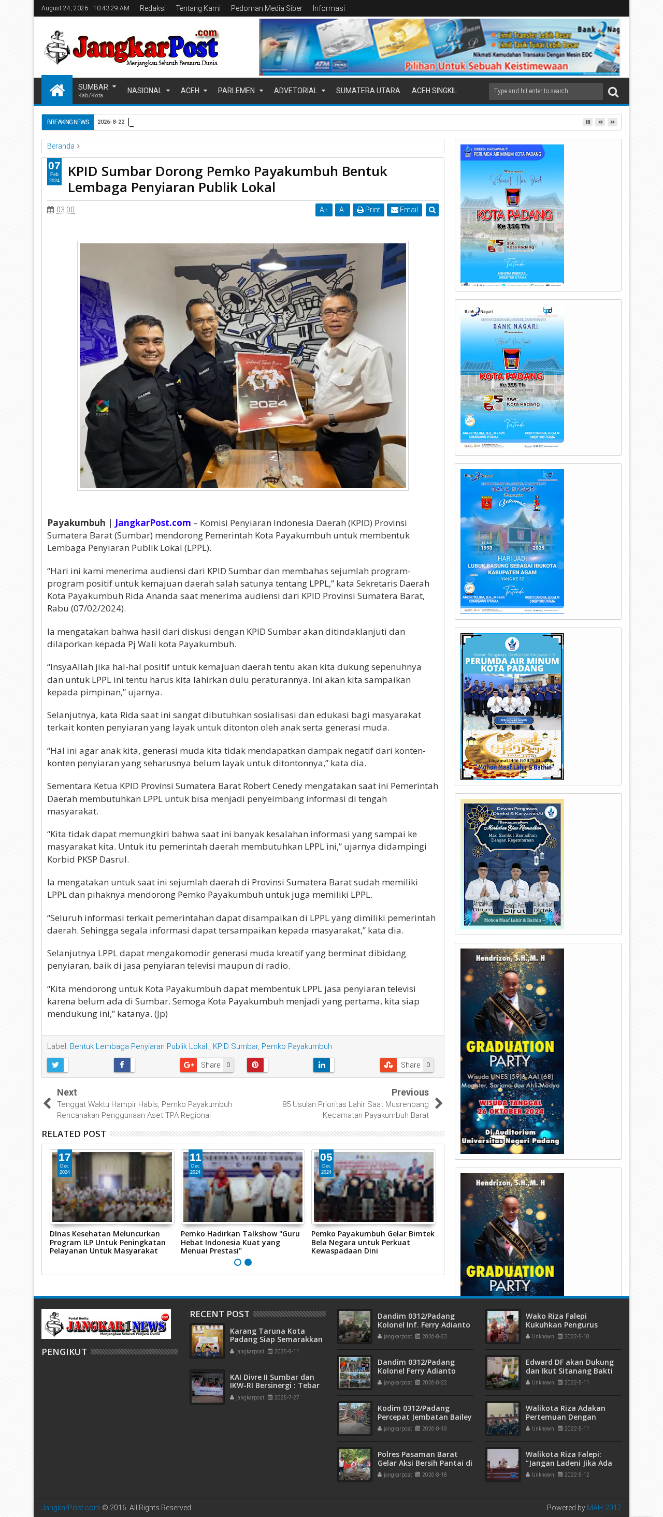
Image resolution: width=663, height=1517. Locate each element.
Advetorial (296, 90)
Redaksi (153, 8)
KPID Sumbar (235, 1046)
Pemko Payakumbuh (297, 1046)
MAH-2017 (604, 1508)
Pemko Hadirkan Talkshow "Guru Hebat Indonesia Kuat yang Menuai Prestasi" (240, 1242)
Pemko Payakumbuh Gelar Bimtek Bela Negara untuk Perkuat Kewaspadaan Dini (373, 1242)
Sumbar (93, 91)
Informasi (329, 8)
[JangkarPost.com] (57, 89)
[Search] (613, 91)
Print (372, 210)
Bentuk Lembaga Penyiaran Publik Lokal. (139, 1046)
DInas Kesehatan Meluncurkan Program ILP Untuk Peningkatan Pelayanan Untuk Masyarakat (108, 1242)
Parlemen (236, 90)
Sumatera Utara (368, 90)
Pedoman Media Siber (266, 8)
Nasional (144, 90)
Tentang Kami (198, 8)
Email (408, 210)
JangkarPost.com (70, 1508)
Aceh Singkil (434, 90)
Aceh (190, 90)
